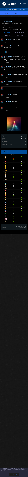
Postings (7, 35)
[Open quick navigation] (26, 13)
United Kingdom (22, 227)
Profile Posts (7, 32)
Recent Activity (22, 9)
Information (19, 35)
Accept (11, 474)
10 (25, 141)
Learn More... (15, 474)
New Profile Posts (12, 9)
